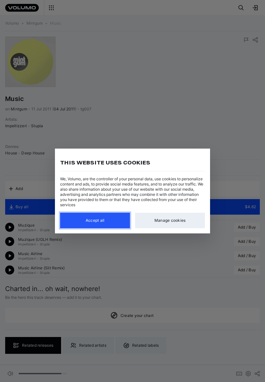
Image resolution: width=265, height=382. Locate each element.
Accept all (95, 220)
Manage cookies (170, 220)
